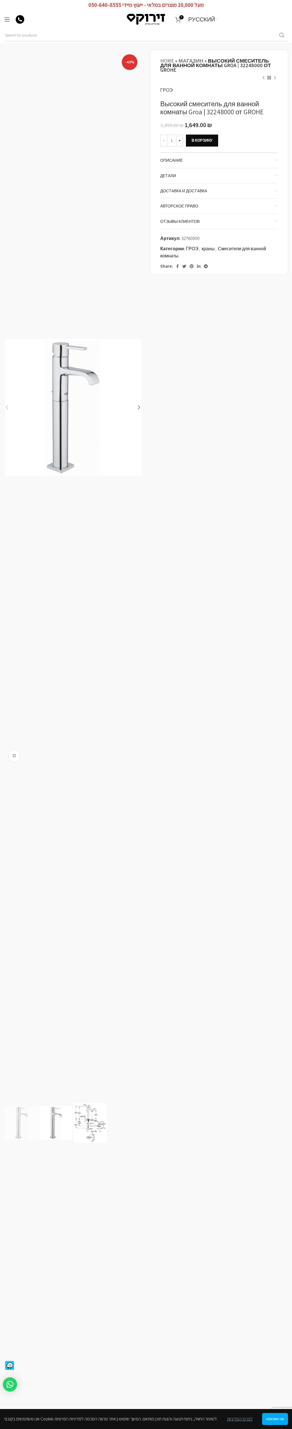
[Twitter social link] (184, 266)
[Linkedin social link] (198, 266)
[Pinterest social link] (191, 266)
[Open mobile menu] (7, 19)
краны (208, 249)
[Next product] (275, 78)
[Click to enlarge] (14, 755)
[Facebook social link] (178, 266)
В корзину (202, 140)
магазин (191, 60)
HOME (167, 60)
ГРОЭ (166, 90)
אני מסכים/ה (275, 1418)
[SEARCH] (282, 35)
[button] (10, 1384)
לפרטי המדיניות (240, 1419)
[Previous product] (263, 78)
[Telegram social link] (206, 266)
